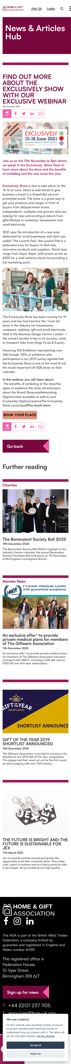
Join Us (36, 8)
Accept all (35, 1045)
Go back (15, 446)
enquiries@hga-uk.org (32, 1013)
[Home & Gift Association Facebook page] (6, 921)
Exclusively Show (15, 186)
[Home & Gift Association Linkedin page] (29, 921)
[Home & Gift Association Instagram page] (17, 921)
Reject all (35, 1053)
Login (51, 8)
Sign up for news (23, 992)
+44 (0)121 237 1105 (29, 1005)
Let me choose (46, 1036)
